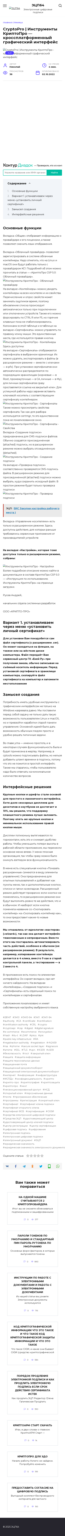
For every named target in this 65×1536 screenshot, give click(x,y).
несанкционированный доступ (23, 1089)
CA (19, 1021)
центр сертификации (43, 1125)
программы (11, 1100)
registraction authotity (17, 1042)
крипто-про (12, 1082)
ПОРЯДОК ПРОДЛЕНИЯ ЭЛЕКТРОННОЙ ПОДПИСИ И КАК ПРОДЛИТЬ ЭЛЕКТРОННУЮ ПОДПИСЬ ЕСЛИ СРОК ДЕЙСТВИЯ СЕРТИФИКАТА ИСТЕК (32, 1385)
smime (8, 1050)
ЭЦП (10, 53)
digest (29, 1028)
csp (21, 1028)
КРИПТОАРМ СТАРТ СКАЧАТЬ (32, 1425)
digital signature (45, 1028)
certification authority (16, 1024)
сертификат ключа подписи (38, 1104)
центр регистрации (16, 1125)
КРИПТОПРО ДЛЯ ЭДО (33, 1456)
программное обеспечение (31, 1097)
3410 (17, 1017)
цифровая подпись (16, 1129)
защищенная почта (16, 1064)
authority (10, 1021)
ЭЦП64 (38, 5)
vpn (33, 1050)
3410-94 (27, 1017)
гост (26, 1053)
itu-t (15, 1035)
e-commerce (12, 1031)
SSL (18, 1050)
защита (9, 1057)
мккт (24, 1086)
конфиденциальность (29, 1078)
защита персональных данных (22, 1060)
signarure (53, 1046)
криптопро (11, 1086)
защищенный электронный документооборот (32, 1071)
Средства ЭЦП (13, 1118)
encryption (46, 1031)
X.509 (42, 1050)
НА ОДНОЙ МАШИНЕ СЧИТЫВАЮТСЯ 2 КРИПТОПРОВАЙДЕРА (32, 1201)
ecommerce (30, 1031)
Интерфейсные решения (28, 214)
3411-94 (47, 1017)
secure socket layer (33, 1046)
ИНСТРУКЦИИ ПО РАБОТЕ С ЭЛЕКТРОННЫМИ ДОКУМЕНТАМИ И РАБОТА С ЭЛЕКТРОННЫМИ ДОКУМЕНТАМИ (32, 1285)
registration (38, 1042)
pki (41, 1035)
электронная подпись (17, 1133)
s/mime (15, 1046)
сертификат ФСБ (14, 1111)
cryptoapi (10, 1028)
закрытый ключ (41, 1053)
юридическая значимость (19, 1144)
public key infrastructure (18, 1039)
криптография (30, 1082)
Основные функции (25, 191)
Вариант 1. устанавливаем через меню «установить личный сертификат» (30, 200)
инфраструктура (47, 1075)
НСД (47, 1089)
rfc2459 (52, 1042)
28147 (8, 1017)
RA (36, 1039)
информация (26, 1075)
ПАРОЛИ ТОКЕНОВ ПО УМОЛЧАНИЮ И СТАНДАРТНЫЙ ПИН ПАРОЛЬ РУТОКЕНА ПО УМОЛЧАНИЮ (32, 1241)
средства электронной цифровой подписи (30, 1115)
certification (45, 1021)
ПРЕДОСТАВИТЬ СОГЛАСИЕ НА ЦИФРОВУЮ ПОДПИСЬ (32, 1489)
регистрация (29, 1100)
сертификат (11, 1104)
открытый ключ (14, 1093)
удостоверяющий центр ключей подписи (29, 1122)
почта (8, 1097)
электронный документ (18, 1140)
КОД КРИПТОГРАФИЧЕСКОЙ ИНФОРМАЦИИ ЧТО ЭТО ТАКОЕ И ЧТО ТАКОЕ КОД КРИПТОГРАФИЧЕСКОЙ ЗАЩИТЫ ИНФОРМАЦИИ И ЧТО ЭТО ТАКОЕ (32, 1335)
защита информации (28, 1057)
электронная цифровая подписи (24, 1136)
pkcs (33, 1035)
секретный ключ (49, 1100)
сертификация (36, 1111)
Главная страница (13, 23)
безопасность (13, 1053)
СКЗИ (51, 1111)
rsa (6, 1046)
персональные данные (39, 1093)
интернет (10, 1075)
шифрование (38, 1129)
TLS (25, 1050)
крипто (49, 1078)
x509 (51, 1050)
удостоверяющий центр (39, 1118)
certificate (29, 1021)
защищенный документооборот (23, 1068)
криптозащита (51, 1082)
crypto (43, 1024)
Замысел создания (24, 209)
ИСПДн (9, 1078)
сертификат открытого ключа (22, 1107)
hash (7, 1035)
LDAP (24, 1035)
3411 (37, 1017)
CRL (34, 1024)
